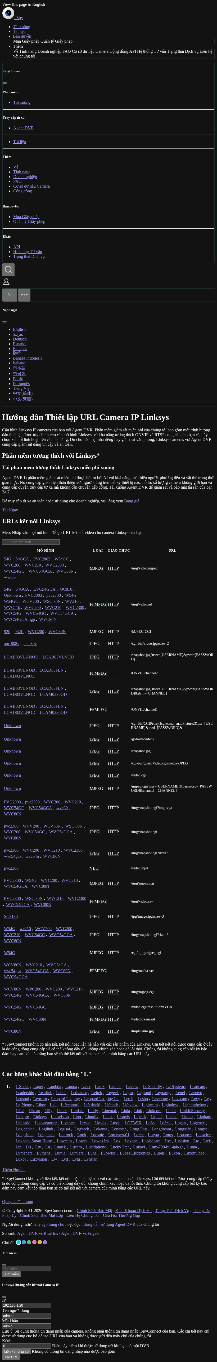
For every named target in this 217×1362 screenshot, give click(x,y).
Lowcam (64, 1141)
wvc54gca (12, 856)
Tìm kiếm (11, 1274)
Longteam (46, 1135)
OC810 (66, 589)
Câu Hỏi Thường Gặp (121, 1215)
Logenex (197, 1123)
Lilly (48, 1110)
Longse (201, 1129)
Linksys (40, 1117)
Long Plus (138, 1129)
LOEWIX (133, 1123)
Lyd (64, 1159)
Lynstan (90, 1159)
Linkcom (153, 1110)
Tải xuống (21, 26)
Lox (117, 1141)
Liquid (156, 1117)
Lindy (93, 1110)
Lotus (168, 1135)
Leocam (40, 1098)
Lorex (139, 1135)
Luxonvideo (194, 1153)
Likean (34, 1110)
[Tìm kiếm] (8, 269)
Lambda (54, 1086)
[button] (6, 285)
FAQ (66, 51)
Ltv (38, 1147)
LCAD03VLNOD (19, 676)
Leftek (96, 1092)
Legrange (163, 1092)
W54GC (62, 559)
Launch (115, 1086)
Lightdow (170, 1105)
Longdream (161, 1129)
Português (21, 383)
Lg (206, 1098)
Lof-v (150, 1123)
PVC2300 (12, 880)
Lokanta (100, 1129)
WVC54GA (56, 965)
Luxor (21, 1159)
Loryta (153, 1135)
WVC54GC (14, 571)
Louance (184, 1135)
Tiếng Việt (21, 388)
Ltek (207, 1141)
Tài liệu (19, 31)
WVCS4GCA (16, 977)
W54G (70, 595)
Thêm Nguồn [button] (13, 1169)
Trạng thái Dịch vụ (182, 51)
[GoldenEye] (40, 1242)
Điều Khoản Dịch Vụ (133, 1210)
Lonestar (118, 1129)
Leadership (25, 1092)
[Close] (4, 1297)
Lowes (81, 1141)
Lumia (60, 1153)
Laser (86, 1086)
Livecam (68, 1123)
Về (15, 51)
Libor (41, 1105)
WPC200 (33, 989)
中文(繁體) (23, 399)
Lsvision (182, 1141)
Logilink (46, 1129)
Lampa (71, 1086)
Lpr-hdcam (151, 1141)
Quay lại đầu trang (17, 1201)
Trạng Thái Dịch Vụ (172, 1210)
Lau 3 (100, 1086)
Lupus (159, 1153)
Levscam (179, 1098)
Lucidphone (96, 1147)
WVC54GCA (40, 571)
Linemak (109, 1110)
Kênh (6, 1340)
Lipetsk (140, 1117)
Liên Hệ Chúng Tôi (83, 1215)
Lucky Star (119, 1147)
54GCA (22, 559)
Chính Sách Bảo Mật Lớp (41, 1215)
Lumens (43, 1153)
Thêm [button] (18, 46)
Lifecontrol (70, 1105)
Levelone (160, 1098)
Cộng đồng (119, 51)
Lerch (128, 1098)
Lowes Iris (100, 1141)
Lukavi (139, 1147)
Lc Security (152, 1086)
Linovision (60, 1117)
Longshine (24, 1135)
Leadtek (45, 1092)
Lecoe (61, 1092)
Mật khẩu (10, 1321)
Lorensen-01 (118, 1135)
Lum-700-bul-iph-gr (166, 1147)
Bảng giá (131, 501)
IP (4, 1300)
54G (7, 559)
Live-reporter (46, 1123)
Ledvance (79, 1092)
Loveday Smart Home (34, 1141)
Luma (192, 1147)
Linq (77, 1117)
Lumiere (77, 1153)
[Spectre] (18, 1242)
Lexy (195, 1098)
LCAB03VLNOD (58, 657)
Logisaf (63, 1129)
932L (19, 631)
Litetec (171, 1117)
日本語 (19, 368)
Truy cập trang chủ (48, 1224)
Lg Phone (24, 1105)
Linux (108, 1117)
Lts (28, 1147)
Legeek (112, 1092)
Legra (128, 1092)
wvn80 (10, 577)
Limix (62, 1110)
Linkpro (22, 1117)
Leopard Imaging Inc (101, 1098)
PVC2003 (41, 559)
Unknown (12, 595)
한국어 (19, 373)
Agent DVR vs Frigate (80, 1233)
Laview (132, 1086)
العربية (19, 334)
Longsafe (183, 1129)
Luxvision (38, 1159)
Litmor (187, 1117)
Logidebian (25, 1129)
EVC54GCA (44, 589)
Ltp (18, 1147)
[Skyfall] (29, 1242)
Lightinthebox (194, 1105)
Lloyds (100, 1123)
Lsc (168, 1141)
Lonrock (66, 1135)
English (19, 329)
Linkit (171, 1110)
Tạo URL (11, 1357)
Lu (47, 1147)
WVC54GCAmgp (19, 619)
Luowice (108, 1153)
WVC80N (65, 571)
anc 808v (11, 643)
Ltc (196, 1141)
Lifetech (111, 1105)
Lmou (115, 1123)
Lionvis (123, 1117)
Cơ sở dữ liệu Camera (90, 51)
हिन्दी (17, 353)
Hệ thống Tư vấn (151, 51)
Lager (38, 1086)
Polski (18, 379)
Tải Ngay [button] (10, 510)
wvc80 (62, 808)
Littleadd (23, 1123)
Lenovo (195, 1092)
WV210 (72, 601)
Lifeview (130, 1105)
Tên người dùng (15, 1310)
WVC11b (12, 607)
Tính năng (28, 51)
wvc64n (32, 856)
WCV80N (52, 826)
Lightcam (150, 1105)
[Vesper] (45, 1242)
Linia (125, 1110)
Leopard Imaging (65, 1098)
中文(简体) (23, 393)
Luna (92, 1153)
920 (7, 631)
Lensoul (22, 1098)
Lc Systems (176, 1086)
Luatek (60, 1147)
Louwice (203, 1135)
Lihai (20, 1110)
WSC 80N (52, 601)
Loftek (165, 1123)
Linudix (91, 1117)
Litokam (204, 1117)
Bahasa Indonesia (27, 358)
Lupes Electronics (135, 1153)
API (132, 51)
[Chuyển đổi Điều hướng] (24, 295)
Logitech (81, 1129)
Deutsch (20, 339)
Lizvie (85, 1123)
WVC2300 (54, 565)
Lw (54, 1159)
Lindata (77, 1110)
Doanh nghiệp (49, 51)
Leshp (143, 1098)
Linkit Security (192, 1110)
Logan (180, 1123)
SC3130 (11, 916)
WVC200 (12, 565)
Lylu (76, 1159)
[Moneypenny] (34, 1242)
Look (81, 1135)
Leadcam (197, 1086)
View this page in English (23, 4)
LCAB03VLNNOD (21, 657)
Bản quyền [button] (22, 36)
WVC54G (12, 613)
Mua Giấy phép (26, 41)
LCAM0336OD (53, 694)
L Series (22, 1086)
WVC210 (33, 565)
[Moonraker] (24, 1242)
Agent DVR (23, 128)
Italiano (19, 363)
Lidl (53, 1105)
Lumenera (24, 1153)
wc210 (25, 928)
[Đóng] (5, 83)
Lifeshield (92, 1105)
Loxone (131, 1141)
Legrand (144, 1092)
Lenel (180, 1092)
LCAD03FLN (51, 670)
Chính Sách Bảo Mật (94, 1210)
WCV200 (30, 601)
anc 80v (30, 643)
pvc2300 (53, 595)
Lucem (76, 1147)
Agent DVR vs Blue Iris (37, 1233)
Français (20, 348)
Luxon (174, 1153)
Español (19, 344)
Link (138, 1110)
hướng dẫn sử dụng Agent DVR (108, 1224)
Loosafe (97, 1135)
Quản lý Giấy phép (56, 41)
